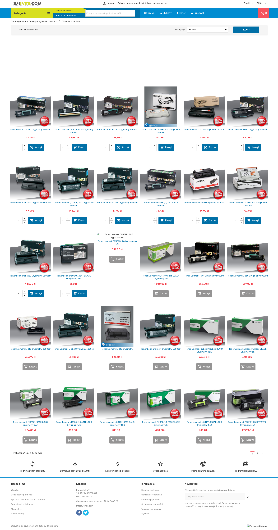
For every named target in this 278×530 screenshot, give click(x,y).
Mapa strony (17, 509)
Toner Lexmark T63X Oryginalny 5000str (161, 349)
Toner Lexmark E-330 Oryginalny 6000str (247, 276)
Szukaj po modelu (64, 10)
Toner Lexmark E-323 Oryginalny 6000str (74, 349)
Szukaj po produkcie (66, 15)
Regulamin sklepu (150, 490)
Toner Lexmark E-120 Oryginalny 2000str (247, 129)
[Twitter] (86, 513)
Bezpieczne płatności (21, 495)
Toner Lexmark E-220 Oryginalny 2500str (30, 276)
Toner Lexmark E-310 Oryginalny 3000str (30, 349)
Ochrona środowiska (151, 495)
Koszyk (36, 147)
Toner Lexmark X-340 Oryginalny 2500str (30, 129)
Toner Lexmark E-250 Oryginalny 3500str (117, 129)
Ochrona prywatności (152, 504)
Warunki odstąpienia (151, 509)
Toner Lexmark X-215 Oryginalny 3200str (204, 129)
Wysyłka (15, 490)
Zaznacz (208, 30)
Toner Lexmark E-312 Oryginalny (117, 349)
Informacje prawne (150, 499)
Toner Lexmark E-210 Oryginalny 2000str (204, 202)
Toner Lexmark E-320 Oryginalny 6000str (30, 202)
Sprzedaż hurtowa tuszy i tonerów (28, 499)
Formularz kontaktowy (22, 504)
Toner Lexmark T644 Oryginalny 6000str (204, 276)
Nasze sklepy (17, 513)
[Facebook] (79, 513)
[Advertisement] (139, 61)
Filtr (246, 30)
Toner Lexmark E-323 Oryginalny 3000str (117, 202)
